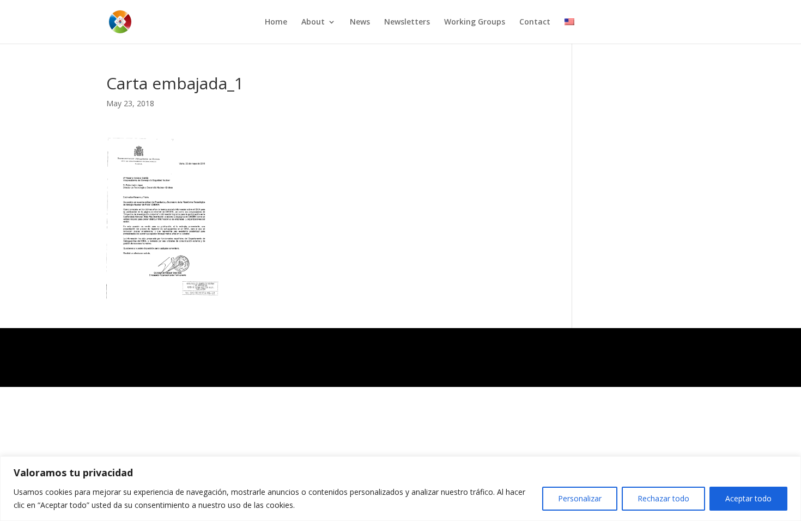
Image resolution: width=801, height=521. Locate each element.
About (313, 22)
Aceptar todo (748, 498)
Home (276, 22)
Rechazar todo (663, 498)
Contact (534, 22)
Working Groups (474, 22)
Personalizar (580, 498)
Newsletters (407, 22)
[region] (400, 488)
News (360, 22)
